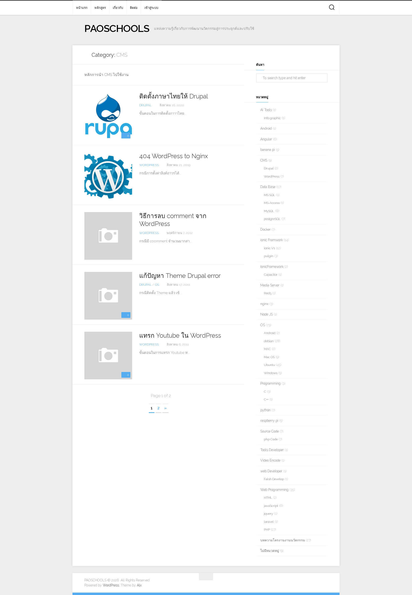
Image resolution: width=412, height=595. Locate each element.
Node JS (266, 314)
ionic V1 (269, 248)
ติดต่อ (134, 8)
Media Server (269, 285)
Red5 (267, 293)
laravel (269, 522)
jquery (268, 513)
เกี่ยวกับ (118, 8)
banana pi (267, 150)
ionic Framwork (271, 240)
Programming (270, 383)
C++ (266, 399)
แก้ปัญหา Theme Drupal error (180, 275)
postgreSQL (272, 219)
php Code (271, 439)
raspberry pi (269, 420)
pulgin (268, 256)
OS (157, 284)
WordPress (149, 165)
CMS (263, 160)
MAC (267, 349)
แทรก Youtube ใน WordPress (180, 335)
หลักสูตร (100, 8)
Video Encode (270, 460)
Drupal (145, 105)
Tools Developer (272, 450)
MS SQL (269, 195)
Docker (265, 229)
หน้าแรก (82, 8)
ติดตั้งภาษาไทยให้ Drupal (173, 96)
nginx (264, 304)
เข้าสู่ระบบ (151, 8)
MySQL (269, 211)
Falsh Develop (274, 479)
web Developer (271, 471)
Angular (266, 139)
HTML (268, 497)
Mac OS (269, 357)
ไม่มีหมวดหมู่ (269, 551)
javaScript (271, 506)
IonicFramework (271, 267)
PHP (267, 529)
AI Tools (266, 110)
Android (266, 128)
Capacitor (271, 274)
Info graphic (272, 118)
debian (269, 341)
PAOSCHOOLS (116, 28)
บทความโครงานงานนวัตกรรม (282, 540)
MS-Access (272, 203)
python (265, 410)
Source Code (269, 431)
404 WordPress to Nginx (173, 156)
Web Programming (274, 490)
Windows (270, 373)
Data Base (267, 187)
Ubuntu (269, 365)
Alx (139, 585)
